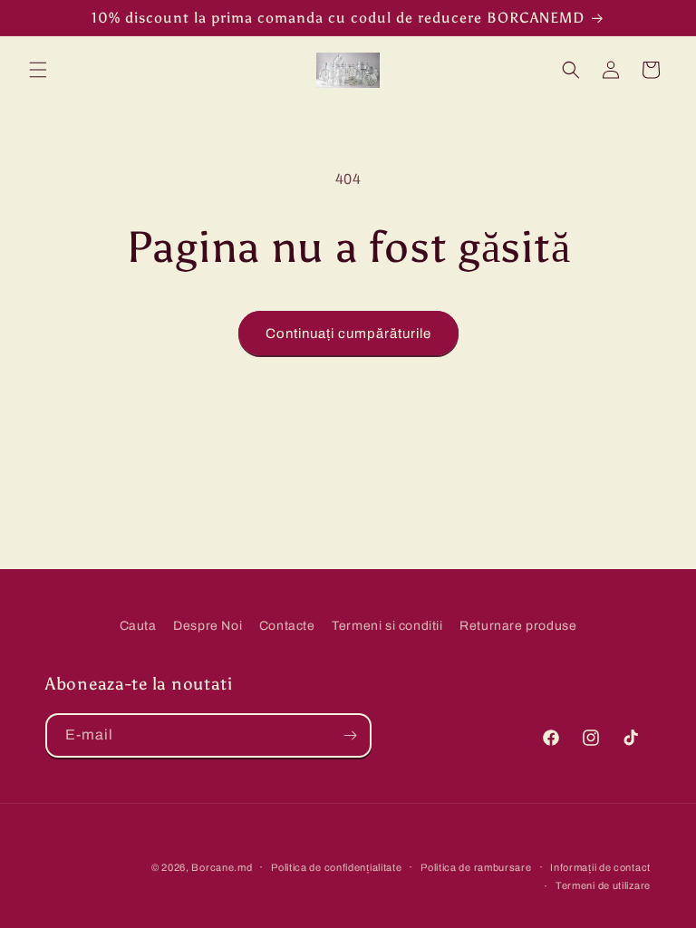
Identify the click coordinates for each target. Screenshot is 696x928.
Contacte (287, 626)
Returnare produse (517, 626)
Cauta (138, 626)
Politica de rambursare (475, 867)
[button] (38, 70)
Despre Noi (207, 626)
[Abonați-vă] (350, 735)
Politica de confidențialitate (336, 867)
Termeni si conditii (387, 626)
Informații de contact (600, 867)
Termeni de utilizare (603, 885)
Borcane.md (221, 867)
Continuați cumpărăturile (348, 333)
